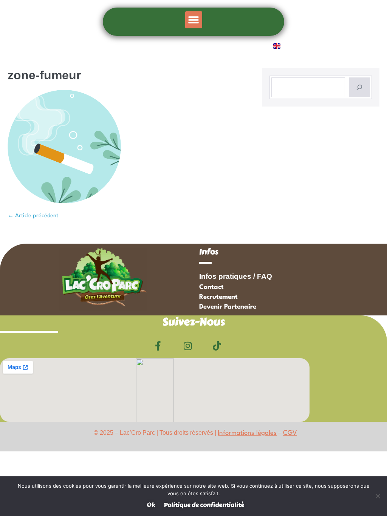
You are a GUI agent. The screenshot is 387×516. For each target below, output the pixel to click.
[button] (193, 19)
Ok (151, 505)
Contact (211, 287)
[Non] (377, 496)
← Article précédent (33, 216)
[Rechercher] (359, 87)
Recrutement (218, 297)
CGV (290, 433)
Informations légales (247, 433)
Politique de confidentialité (204, 505)
